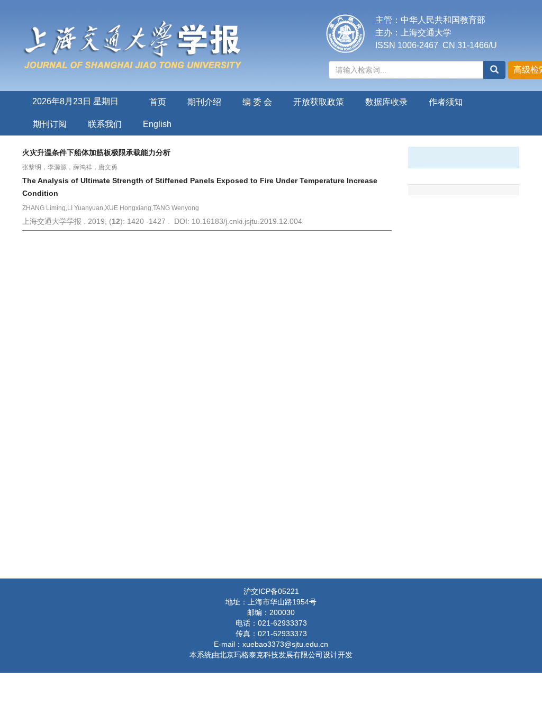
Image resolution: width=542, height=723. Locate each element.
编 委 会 (257, 101)
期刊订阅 (50, 124)
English (157, 124)
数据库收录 (386, 101)
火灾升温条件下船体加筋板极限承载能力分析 (96, 152)
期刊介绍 (204, 101)
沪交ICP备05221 (271, 591)
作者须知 (446, 101)
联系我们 (105, 124)
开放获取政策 (318, 101)
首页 (157, 101)
